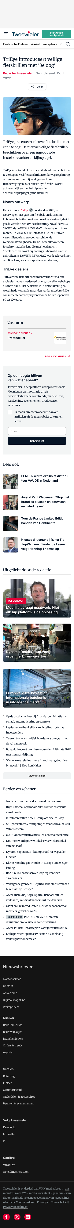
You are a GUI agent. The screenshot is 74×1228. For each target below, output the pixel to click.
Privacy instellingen (15, 1206)
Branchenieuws (13, 1038)
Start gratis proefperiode (56, 34)
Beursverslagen (12, 1032)
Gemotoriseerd (12, 1090)
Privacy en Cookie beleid (52, 1202)
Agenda (8, 1052)
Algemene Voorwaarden (18, 1202)
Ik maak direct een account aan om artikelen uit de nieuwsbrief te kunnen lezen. (38, 416)
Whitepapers (11, 1007)
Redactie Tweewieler (18, 73)
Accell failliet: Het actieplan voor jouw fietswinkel (37, 928)
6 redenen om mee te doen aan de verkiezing (33, 801)
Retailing (9, 1076)
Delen (40, 86)
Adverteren (10, 992)
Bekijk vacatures (55, 356)
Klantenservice (12, 978)
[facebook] (6, 1217)
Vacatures (9, 1165)
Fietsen (7, 1083)
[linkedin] (27, 1217)
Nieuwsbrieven (18, 966)
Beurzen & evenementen (18, 1103)
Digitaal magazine (14, 1000)
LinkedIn (9, 1134)
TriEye (24, 210)
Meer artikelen (37, 775)
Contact (8, 985)
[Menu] (6, 34)
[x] (17, 1217)
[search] (68, 44)
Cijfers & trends (13, 1045)
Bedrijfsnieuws (12, 1025)
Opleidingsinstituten (16, 1171)
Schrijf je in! (37, 440)
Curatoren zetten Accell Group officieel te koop (35, 818)
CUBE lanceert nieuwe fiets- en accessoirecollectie (37, 835)
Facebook (9, 1127)
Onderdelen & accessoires (19, 1096)
